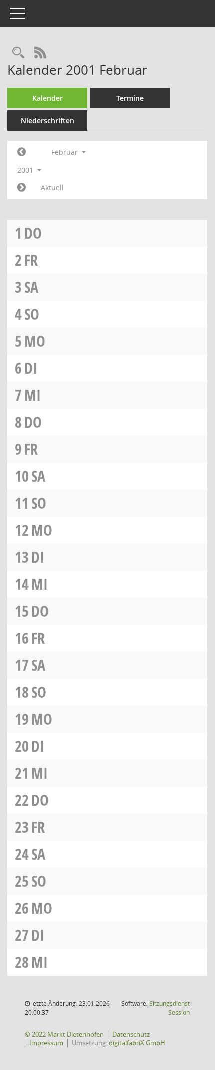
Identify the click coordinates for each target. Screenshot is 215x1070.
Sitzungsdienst (170, 1008)
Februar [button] (66, 152)
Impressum (47, 1042)
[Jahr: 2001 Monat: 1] (22, 152)
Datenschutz (131, 1034)
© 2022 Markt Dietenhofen (64, 1034)
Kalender (47, 98)
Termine (130, 98)
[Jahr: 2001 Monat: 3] (22, 188)
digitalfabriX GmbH (137, 1042)
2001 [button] (27, 170)
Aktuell (52, 187)
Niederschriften (47, 120)
